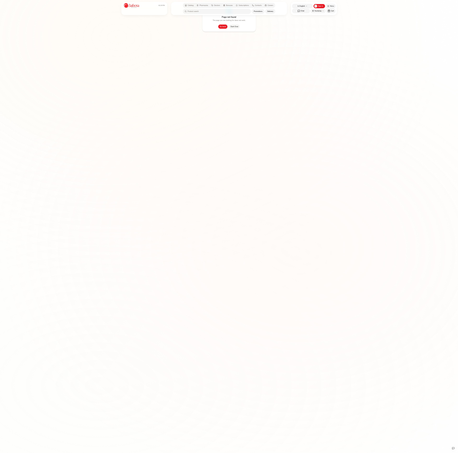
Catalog (190, 5)
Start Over (234, 26)
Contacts (258, 5)
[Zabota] (132, 5)
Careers (270, 5)
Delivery (270, 11)
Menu (332, 6)
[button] (453, 448)
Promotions (258, 11)
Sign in (320, 6)
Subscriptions (244, 5)
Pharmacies (203, 5)
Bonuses (229, 5)
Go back (223, 26)
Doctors (217, 5)
